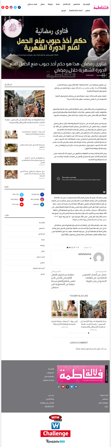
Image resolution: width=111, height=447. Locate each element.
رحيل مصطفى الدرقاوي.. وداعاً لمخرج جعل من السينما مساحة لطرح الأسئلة (32, 173)
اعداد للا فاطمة (48, 380)
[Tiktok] (2, 7)
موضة (50, 4)
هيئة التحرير (50, 399)
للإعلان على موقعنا (47, 403)
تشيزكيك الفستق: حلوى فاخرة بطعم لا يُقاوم (32, 146)
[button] (54, 317)
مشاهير (76, 4)
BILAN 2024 (49, 407)
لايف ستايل (32, 4)
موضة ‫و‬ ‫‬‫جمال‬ (49, 376)
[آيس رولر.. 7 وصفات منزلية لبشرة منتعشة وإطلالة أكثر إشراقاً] (64, 309)
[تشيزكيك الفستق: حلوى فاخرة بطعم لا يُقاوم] (11, 148)
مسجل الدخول (91, 349)
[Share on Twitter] (72, 247)
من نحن (51, 395)
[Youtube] (6, 7)
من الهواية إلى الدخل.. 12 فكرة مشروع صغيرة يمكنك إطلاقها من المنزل (33, 160)
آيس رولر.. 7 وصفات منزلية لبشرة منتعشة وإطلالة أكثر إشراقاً (33, 133)
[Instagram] (11, 7)
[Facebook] (19, 7)
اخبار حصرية (104, 395)
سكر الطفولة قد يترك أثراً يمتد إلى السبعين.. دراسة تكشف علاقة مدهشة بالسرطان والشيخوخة (93, 324)
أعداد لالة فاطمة (75, 10)
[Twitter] (15, 7)
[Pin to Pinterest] (69, 247)
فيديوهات (50, 373)
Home (56, 55)
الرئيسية (86, 4)
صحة (58, 4)
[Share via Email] (67, 247)
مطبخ (87, 10)
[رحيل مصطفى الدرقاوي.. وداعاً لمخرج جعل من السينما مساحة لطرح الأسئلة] (11, 174)
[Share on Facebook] (74, 247)
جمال (42, 4)
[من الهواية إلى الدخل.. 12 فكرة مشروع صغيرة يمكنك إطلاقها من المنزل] (11, 161)
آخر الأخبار (66, 4)
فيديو (63, 10)
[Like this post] (76, 247)
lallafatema (102, 75)
